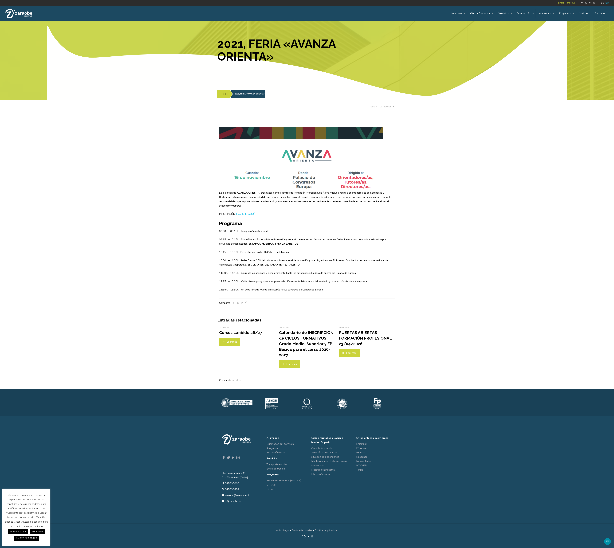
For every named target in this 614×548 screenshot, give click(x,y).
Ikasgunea (272, 448)
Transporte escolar (277, 464)
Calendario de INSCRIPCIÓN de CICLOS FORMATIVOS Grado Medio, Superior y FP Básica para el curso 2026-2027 (306, 343)
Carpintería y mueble (322, 448)
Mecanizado (317, 465)
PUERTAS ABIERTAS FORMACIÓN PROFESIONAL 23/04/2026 (365, 338)
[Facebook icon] (582, 2)
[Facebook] (223, 457)
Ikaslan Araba (363, 461)
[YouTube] (233, 457)
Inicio (225, 94)
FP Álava (361, 448)
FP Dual (360, 452)
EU (607, 2)
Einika (561, 2)
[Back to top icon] (598, 541)
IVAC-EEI (361, 465)
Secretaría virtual (276, 452)
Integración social (320, 474)
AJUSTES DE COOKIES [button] (26, 538)
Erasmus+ (361, 444)
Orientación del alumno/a (280, 444)
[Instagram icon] (594, 2)
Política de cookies (302, 530)
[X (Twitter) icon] (586, 2)
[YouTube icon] (590, 2)
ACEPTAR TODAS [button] (18, 531)
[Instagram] (238, 457)
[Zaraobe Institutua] (18, 13)
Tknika (359, 470)
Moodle (571, 2)
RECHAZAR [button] (37, 531)
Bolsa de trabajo (276, 468)
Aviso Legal (282, 530)
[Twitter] (228, 457)
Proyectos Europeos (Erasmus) (284, 480)
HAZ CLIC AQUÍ (245, 214)
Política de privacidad (326, 530)
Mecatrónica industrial (323, 470)
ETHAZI (271, 485)
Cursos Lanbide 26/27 (240, 332)
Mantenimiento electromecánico (329, 461)
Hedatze (271, 489)
